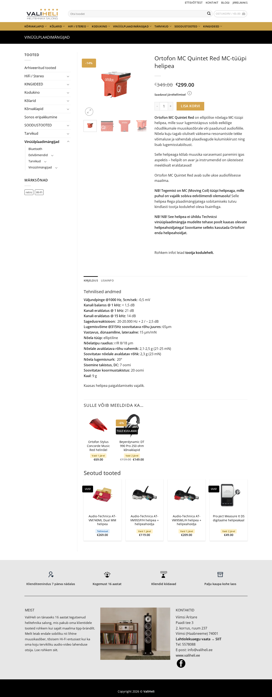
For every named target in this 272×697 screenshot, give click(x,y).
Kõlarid (56, 26)
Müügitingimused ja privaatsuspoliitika (136, 685)
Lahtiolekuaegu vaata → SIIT (198, 639)
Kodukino (99, 26)
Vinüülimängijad (40, 167)
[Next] (141, 84)
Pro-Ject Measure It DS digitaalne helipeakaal (229, 518)
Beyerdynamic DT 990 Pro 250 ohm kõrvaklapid (131, 446)
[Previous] (90, 84)
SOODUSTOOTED (185, 26)
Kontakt (212, 2)
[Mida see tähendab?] (189, 93)
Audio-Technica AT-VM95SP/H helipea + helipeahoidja (144, 520)
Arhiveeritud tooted (40, 67)
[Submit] (208, 13)
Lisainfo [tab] (107, 280)
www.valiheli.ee (188, 655)
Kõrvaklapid (34, 26)
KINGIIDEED (211, 26)
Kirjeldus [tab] (91, 280)
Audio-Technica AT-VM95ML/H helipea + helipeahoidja (186, 520)
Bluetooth (35, 149)
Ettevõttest (194, 2)
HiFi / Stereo (77, 26)
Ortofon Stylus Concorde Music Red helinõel (98, 446)
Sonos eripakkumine (40, 117)
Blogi (225, 2)
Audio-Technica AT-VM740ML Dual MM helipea (102, 520)
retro (29, 192)
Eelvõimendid (38, 155)
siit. (55, 650)
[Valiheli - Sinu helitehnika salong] (43, 13)
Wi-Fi (39, 192)
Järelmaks (240, 2)
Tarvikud (161, 26)
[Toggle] (68, 76)
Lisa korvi (190, 106)
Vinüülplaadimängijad (131, 26)
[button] (230, 13)
